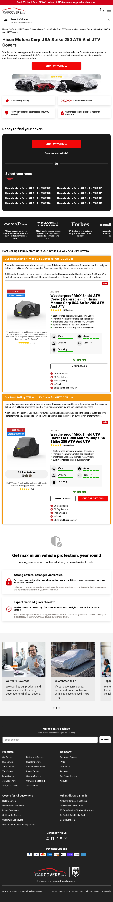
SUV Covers (7, 762)
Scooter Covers (33, 762)
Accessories (32, 785)
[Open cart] (102, 10)
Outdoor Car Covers (11, 815)
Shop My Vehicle (56, 65)
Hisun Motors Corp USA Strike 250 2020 (27, 193)
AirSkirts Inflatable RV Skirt (72, 815)
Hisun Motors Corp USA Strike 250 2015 (79, 203)
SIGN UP (105, 739)
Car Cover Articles (68, 776)
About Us (64, 781)
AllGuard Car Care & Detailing (73, 801)
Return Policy (64, 891)
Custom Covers (33, 776)
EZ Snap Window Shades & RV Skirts (77, 810)
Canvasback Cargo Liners (71, 806)
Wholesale (106, 891)
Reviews (64, 771)
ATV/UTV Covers (10, 785)
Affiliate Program (92, 891)
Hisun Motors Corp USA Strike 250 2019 (79, 193)
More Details (79, 366)
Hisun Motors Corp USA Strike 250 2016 (27, 203)
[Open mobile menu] (109, 10)
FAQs (62, 762)
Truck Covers (8, 767)
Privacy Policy (78, 891)
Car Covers (7, 757)
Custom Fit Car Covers (12, 820)
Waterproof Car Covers (13, 806)
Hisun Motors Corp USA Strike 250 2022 (27, 188)
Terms (54, 891)
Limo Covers (8, 776)
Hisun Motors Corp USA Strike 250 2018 (27, 198)
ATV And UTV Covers (19, 29)
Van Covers (7, 771)
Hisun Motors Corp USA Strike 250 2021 (79, 188)
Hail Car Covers (9, 801)
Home (5, 29)
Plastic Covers (32, 771)
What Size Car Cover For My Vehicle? (19, 824)
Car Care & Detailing (35, 781)
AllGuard (62, 881)
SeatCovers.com (67, 820)
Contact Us (65, 767)
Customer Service (68, 757)
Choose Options (93, 498)
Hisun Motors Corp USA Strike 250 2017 (79, 198)
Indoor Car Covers (10, 810)
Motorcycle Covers (35, 757)
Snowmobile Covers (35, 767)
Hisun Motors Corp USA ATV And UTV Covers (51, 29)
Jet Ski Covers (9, 781)
